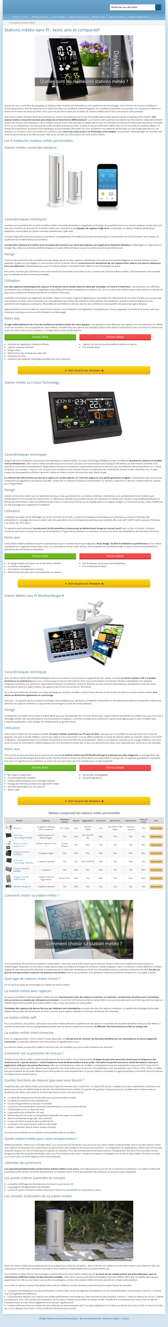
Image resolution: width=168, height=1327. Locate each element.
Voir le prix (156, 828)
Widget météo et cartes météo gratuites (58, 1318)
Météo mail (98, 16)
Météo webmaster (139, 16)
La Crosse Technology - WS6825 (23, 861)
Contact (125, 1318)
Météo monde (40, 16)
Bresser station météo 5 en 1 (21, 844)
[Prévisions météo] (6, 22)
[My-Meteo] (7, 17)
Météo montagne (79, 16)
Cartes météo (58, 16)
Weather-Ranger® (22, 886)
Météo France (20, 16)
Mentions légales (111, 1318)
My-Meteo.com (43, 7)
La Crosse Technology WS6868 (23, 836)
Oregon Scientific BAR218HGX (21, 878)
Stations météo (116, 16)
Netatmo (18, 828)
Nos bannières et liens (90, 1318)
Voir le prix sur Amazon (84, 370)
